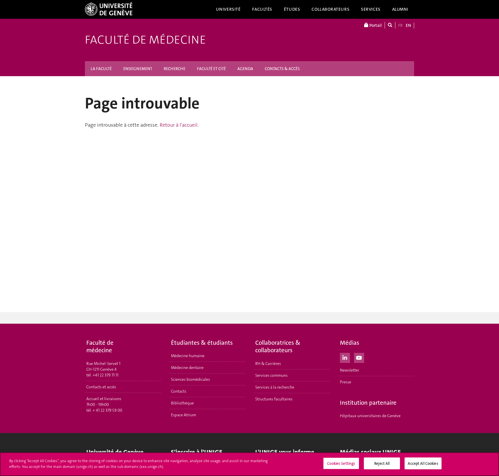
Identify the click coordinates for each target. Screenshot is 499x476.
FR (400, 25)
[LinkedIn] (344, 357)
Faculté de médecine (145, 39)
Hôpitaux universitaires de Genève (370, 415)
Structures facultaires (274, 399)
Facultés (262, 9)
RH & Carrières (268, 363)
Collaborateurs (330, 9)
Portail (375, 25)
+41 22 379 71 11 (105, 375)
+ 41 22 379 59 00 (107, 410)
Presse (345, 382)
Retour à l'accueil (179, 124)
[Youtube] (359, 357)
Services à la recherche (274, 387)
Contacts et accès (101, 386)
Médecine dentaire (187, 367)
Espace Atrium (183, 414)
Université (228, 9)
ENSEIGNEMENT (137, 68)
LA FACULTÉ (101, 68)
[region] (249, 464)
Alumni (400, 9)
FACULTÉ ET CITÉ (211, 68)
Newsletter (349, 370)
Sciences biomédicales (190, 379)
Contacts (178, 391)
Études (292, 9)
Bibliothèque (182, 403)
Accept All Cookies (423, 463)
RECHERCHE (174, 68)
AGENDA (245, 68)
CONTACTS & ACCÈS (282, 68)
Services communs (271, 375)
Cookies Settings (341, 463)
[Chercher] (390, 25)
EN (408, 25)
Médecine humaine (187, 355)
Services (371, 9)
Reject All (382, 463)
